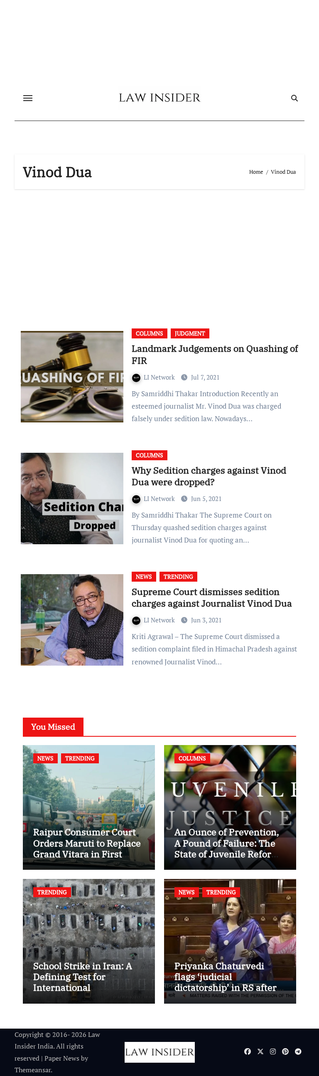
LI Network (160, 377)
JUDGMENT (190, 333)
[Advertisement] (161, 255)
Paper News (61, 1058)
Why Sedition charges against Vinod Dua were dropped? (209, 476)
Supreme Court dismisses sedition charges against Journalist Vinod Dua (212, 597)
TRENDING (178, 576)
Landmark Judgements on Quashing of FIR (215, 354)
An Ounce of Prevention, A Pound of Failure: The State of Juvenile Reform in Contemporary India (227, 848)
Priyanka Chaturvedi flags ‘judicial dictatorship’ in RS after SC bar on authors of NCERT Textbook (225, 988)
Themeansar (33, 1069)
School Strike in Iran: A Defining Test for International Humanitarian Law (82, 982)
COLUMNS (149, 333)
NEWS (144, 576)
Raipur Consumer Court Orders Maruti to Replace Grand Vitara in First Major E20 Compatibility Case (87, 854)
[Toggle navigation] (28, 98)
